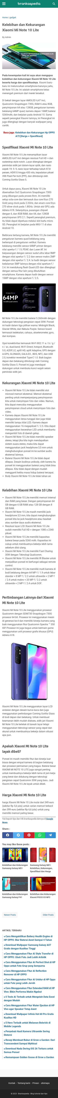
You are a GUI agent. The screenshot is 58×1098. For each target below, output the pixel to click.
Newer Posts (10, 915)
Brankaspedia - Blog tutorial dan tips (32, 1094)
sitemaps (45, 1083)
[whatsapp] (39, 835)
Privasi (35, 1083)
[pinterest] (29, 835)
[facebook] (7, 835)
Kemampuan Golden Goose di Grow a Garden (30, 1057)
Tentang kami (24, 1083)
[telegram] (50, 835)
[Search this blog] (54, 4)
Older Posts (48, 915)
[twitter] (18, 835)
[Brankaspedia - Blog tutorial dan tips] (29, 4)
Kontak (11, 1083)
